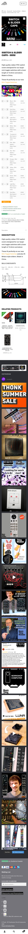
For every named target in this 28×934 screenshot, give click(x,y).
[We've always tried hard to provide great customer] (14, 655)
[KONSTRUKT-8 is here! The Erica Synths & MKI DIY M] (14, 577)
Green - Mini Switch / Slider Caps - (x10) (13, 178)
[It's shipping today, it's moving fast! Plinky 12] (14, 447)
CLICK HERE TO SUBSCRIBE (9, 881)
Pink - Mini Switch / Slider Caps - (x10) (13, 145)
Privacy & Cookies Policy (8, 926)
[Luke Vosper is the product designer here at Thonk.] (14, 785)
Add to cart (6, 202)
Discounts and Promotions (12, 893)
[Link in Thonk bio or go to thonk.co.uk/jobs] (14, 473)
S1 (20, 220)
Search (14, 931)
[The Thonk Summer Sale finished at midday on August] (14, 395)
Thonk (12, 221)
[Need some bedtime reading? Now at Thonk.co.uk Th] (14, 499)
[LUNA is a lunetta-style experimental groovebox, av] (14, 707)
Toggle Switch (17, 221)
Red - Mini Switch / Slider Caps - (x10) (13, 153)
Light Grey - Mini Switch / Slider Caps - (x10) (13, 120)
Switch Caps (7, 221)
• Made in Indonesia (12, 220)
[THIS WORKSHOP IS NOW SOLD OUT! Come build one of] (14, 603)
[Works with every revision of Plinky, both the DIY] (14, 733)
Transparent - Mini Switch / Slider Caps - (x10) (13, 137)
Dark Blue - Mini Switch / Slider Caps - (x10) (13, 195)
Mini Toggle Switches (9, 82)
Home (4, 11)
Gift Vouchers (7, 889)
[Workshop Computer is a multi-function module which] (14, 681)
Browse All (9, 11)
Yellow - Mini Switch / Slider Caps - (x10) (13, 170)
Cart (21, 930)
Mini (18, 220)
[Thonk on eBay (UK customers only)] (15, 914)
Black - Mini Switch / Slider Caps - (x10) (13, 103)
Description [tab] (5, 230)
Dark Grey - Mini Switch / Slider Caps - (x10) (13, 112)
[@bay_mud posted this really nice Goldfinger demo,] (14, 421)
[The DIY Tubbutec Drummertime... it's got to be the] (14, 837)
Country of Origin (16, 11)
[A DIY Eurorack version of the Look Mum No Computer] (14, 811)
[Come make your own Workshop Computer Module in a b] (14, 629)
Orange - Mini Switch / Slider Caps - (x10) (13, 161)
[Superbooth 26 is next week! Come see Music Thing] (14, 551)
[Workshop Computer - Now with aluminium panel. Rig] (14, 525)
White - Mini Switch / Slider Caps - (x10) (13, 128)
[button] (24, 18)
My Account (4, 931)
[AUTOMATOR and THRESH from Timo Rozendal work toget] (14, 759)
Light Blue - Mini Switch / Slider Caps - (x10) (13, 186)
